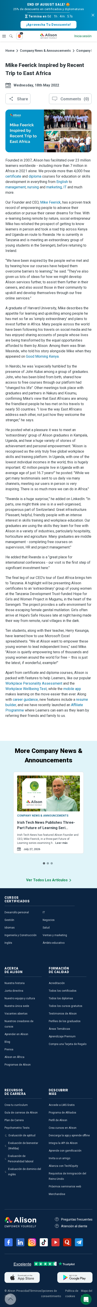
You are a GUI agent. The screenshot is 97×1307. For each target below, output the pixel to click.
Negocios (49, 920)
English (62, 182)
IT (65, 187)
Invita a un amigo (59, 1158)
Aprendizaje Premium (62, 1036)
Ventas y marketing (55, 935)
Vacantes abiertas (16, 1013)
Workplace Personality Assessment (33, 683)
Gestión (9, 920)
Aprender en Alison (16, 1034)
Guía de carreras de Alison (21, 1112)
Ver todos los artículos (47, 880)
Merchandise (57, 1194)
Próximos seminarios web (65, 1186)
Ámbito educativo (54, 942)
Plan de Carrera (14, 1120)
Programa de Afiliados (62, 1112)
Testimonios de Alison (63, 1013)
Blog (7, 1041)
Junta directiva (14, 990)
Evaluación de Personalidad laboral (20, 1158)
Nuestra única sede (17, 1006)
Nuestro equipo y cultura (20, 998)
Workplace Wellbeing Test (26, 689)
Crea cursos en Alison (62, 1127)
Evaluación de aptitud (22, 1135)
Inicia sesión (83, 36)
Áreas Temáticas (59, 1028)
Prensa (9, 1049)
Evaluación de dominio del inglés (24, 1171)
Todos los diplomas (61, 998)
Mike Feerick (50, 202)
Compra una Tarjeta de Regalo (67, 1044)
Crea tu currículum (16, 1105)
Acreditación (57, 983)
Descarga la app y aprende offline (69, 1135)
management (15, 187)
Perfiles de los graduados (65, 1021)
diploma (35, 176)
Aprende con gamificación (65, 1150)
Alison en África (14, 1057)
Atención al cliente (74, 1226)
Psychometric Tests (17, 1127)
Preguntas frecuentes (76, 1219)
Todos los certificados (62, 990)
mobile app (72, 689)
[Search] (9, 33)
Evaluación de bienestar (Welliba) (23, 1145)
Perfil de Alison (58, 1120)
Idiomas (10, 927)
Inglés (8, 942)
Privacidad (22, 1290)
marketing (54, 187)
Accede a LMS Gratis (62, 1105)
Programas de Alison (18, 1064)
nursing (33, 187)
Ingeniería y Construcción (21, 935)
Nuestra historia (15, 983)
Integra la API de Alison (63, 1143)
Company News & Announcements (45, 50)
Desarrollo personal (17, 912)
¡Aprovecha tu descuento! (48, 24)
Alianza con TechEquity (63, 1165)
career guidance (25, 699)
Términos (35, 1290)
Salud (46, 927)
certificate (13, 176)
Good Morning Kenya (42, 356)
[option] (48, 818)
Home (9, 50)
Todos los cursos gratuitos (65, 1006)
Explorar (4, 36)
